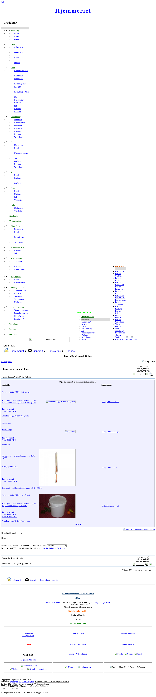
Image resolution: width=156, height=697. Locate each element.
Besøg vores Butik (53, 602)
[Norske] (129, 654)
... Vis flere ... (78, 524)
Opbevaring (54, 351)
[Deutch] (138, 654)
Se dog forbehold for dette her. (55, 548)
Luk (2, 2)
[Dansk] (128, 339)
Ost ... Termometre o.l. (110, 506)
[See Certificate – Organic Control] (37, 669)
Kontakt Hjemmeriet (78, 644)
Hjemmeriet (17, 351)
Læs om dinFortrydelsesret (28, 634)
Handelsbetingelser (128, 633)
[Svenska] (119, 654)
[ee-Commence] (84, 667)
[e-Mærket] (69, 667)
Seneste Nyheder (127, 644)
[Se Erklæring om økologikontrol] (17, 669)
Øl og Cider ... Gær (109, 467)
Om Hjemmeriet (78, 633)
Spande (70, 351)
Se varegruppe (6, 362)
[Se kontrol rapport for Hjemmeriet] (28, 666)
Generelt (38, 351)
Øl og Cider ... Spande (110, 402)
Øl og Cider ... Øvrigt (110, 431)
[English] (134, 339)
